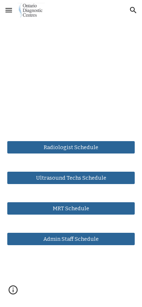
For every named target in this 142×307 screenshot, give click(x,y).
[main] (71, 76)
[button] (8, 10)
